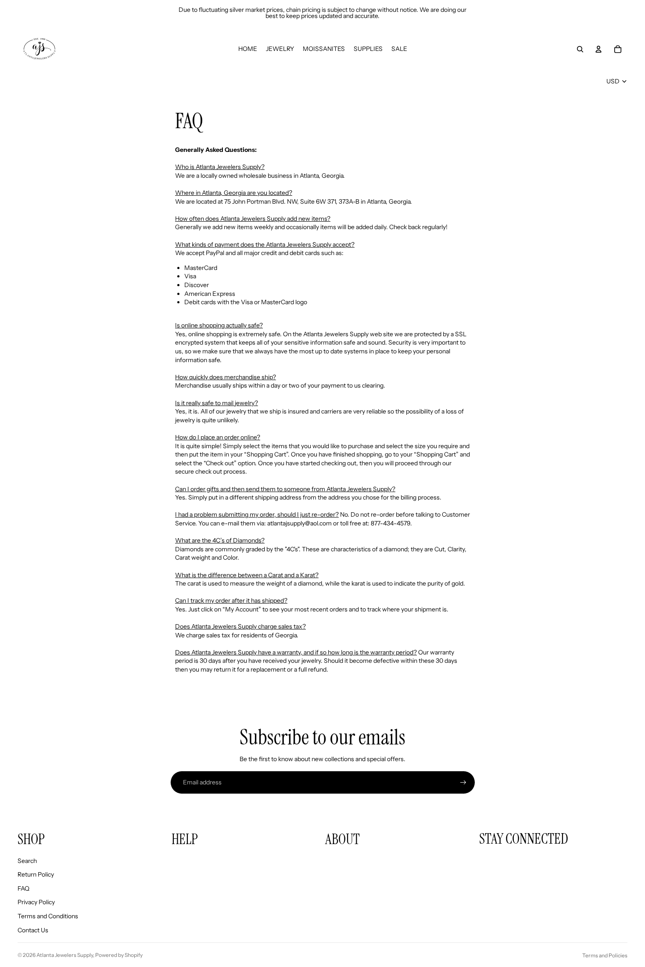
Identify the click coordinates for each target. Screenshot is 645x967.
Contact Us (33, 930)
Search (27, 861)
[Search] (580, 49)
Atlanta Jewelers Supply (64, 955)
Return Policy (36, 874)
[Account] (598, 49)
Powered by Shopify (119, 955)
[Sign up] (463, 783)
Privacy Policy (36, 902)
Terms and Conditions (48, 916)
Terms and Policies (604, 955)
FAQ (23, 888)
